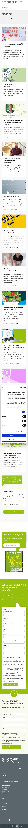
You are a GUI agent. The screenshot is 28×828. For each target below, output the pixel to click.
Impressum (4, 809)
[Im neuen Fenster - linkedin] (6, 820)
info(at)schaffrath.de (7, 793)
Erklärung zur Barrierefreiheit (8, 812)
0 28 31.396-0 (6, 791)
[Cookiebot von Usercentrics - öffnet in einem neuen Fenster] (20, 387)
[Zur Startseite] (9, 2)
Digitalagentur (12, 769)
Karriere (4, 775)
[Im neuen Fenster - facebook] (3, 820)
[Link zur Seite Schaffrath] (2, 7)
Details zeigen (20, 431)
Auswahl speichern (14, 439)
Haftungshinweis (5, 801)
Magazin (20, 769)
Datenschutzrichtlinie (10, 681)
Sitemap (3, 814)
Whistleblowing (5, 806)
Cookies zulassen (14, 435)
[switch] (24, 416)
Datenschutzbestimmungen (7, 743)
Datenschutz (4, 803)
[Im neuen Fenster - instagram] (10, 820)
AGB (3, 798)
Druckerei (4, 769)
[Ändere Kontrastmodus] (21, 2)
